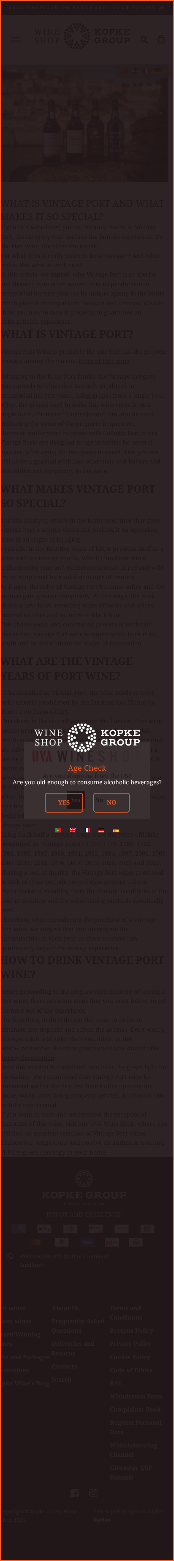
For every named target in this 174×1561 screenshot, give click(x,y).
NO (111, 802)
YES (64, 802)
